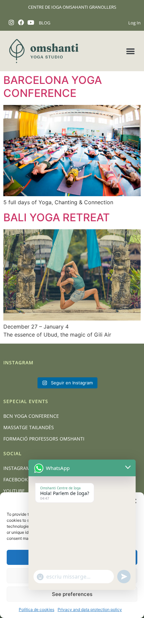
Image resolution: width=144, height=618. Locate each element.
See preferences (72, 594)
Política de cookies (36, 609)
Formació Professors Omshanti (43, 439)
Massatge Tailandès (28, 427)
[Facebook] (21, 22)
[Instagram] (11, 22)
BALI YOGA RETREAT (56, 217)
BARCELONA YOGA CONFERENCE (52, 86)
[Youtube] (31, 22)
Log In (134, 23)
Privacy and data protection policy (90, 609)
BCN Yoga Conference (31, 416)
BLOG (44, 23)
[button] (131, 51)
